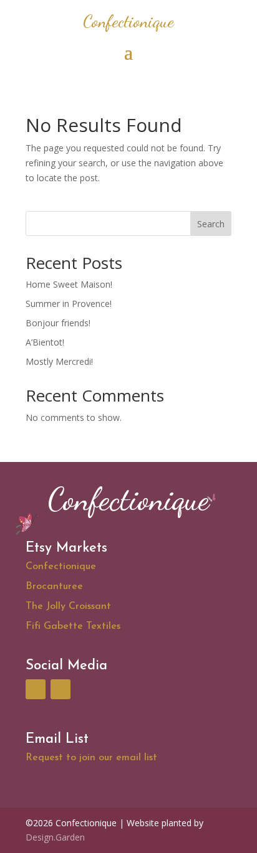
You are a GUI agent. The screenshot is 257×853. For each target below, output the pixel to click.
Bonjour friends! (58, 323)
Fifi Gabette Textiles (75, 626)
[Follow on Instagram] (60, 689)
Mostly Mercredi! (59, 361)
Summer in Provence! (69, 303)
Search (211, 224)
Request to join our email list (91, 758)
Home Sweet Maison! (69, 284)
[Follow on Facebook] (36, 689)
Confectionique (61, 567)
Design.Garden (55, 837)
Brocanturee (54, 586)
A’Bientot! (45, 342)
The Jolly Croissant (68, 606)
